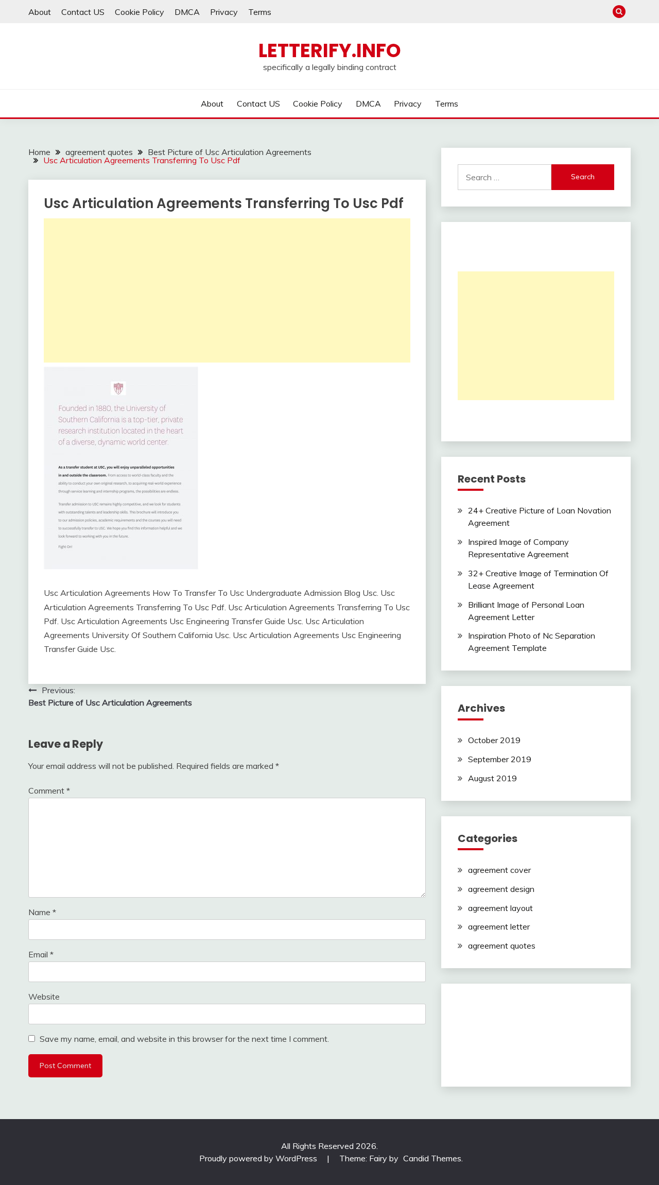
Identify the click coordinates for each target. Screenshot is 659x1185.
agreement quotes (501, 945)
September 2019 (499, 759)
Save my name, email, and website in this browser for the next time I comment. (184, 1039)
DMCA (187, 12)
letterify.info (329, 50)
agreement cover (499, 870)
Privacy (224, 12)
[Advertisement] (227, 290)
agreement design (501, 889)
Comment (49, 790)
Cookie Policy (139, 12)
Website (44, 996)
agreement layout (500, 908)
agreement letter (499, 926)
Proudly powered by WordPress (259, 1158)
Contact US (83, 12)
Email (41, 954)
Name (42, 912)
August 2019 (492, 778)
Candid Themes (432, 1158)
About (39, 12)
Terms (259, 12)
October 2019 (494, 740)
